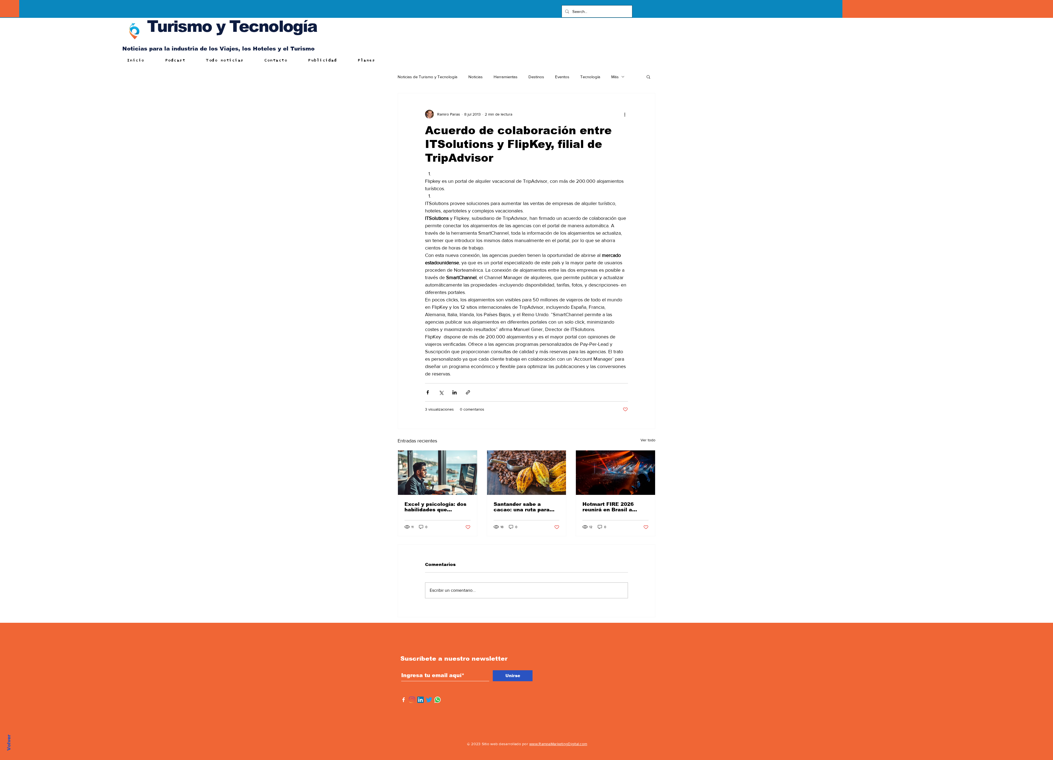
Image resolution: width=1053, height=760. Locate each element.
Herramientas (505, 76)
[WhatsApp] (437, 700)
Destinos (536, 76)
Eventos (562, 76)
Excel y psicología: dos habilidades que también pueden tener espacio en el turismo (435, 506)
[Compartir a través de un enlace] (468, 392)
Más (615, 76)
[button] (648, 76)
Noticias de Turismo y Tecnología (427, 76)
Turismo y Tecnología (232, 26)
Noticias (475, 76)
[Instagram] (412, 700)
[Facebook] (403, 700)
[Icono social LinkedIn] (420, 700)
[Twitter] (429, 700)
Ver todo (648, 440)
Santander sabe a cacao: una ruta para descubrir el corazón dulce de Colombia (522, 506)
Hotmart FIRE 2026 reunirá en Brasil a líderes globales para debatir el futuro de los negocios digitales (613, 506)
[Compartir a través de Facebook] (427, 392)
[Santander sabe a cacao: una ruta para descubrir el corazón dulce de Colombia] (526, 472)
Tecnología (590, 76)
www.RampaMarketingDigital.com (558, 744)
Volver (9, 742)
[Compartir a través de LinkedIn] (454, 392)
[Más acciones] (624, 114)
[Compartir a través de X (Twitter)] (441, 392)
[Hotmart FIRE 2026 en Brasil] (615, 472)
